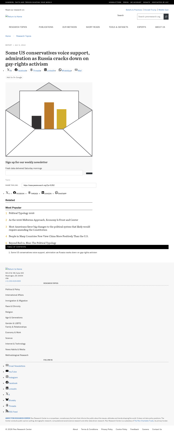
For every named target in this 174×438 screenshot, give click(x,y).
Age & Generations (13, 317)
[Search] (166, 17)
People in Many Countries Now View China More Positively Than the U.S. (48, 236)
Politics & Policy (12, 289)
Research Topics (18, 27)
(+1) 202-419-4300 (13, 281)
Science (9, 338)
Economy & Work (13, 332)
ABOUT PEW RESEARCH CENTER (17, 418)
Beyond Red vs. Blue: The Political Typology (32, 243)
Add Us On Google (14, 77)
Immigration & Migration (16, 300)
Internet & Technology (15, 343)
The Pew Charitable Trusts (144, 421)
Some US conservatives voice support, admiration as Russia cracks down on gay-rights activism (54, 252)
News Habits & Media (15, 349)
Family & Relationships (16, 326)
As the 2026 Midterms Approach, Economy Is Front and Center (43, 220)
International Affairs (14, 294)
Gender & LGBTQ (13, 323)
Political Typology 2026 (21, 213)
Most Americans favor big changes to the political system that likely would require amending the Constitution (49, 228)
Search (120, 15)
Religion (9, 312)
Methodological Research (16, 355)
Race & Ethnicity (13, 306)
